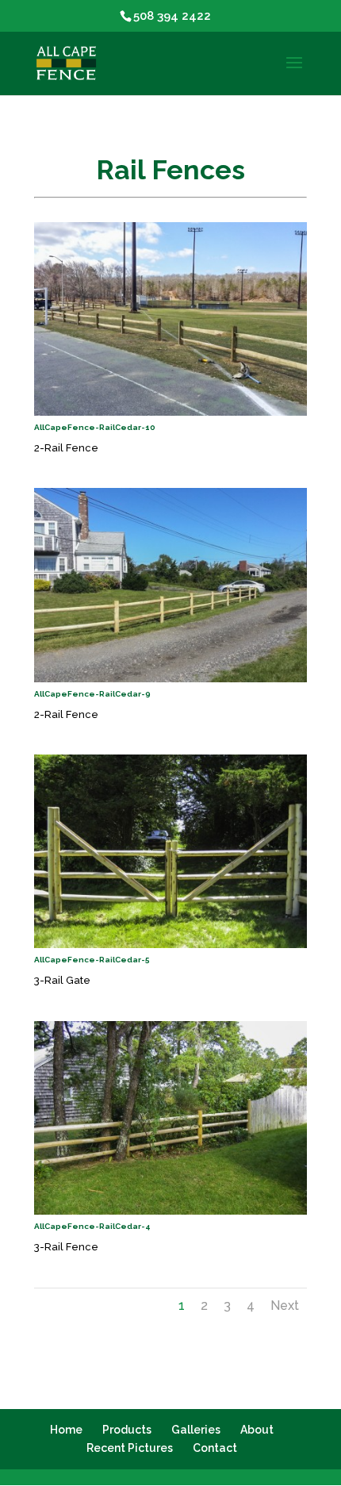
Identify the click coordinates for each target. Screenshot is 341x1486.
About (257, 1429)
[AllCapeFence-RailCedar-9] (170, 679)
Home (66, 1429)
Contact (215, 1448)
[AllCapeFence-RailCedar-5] (170, 944)
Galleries (195, 1429)
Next (284, 1305)
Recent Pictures (129, 1448)
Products (126, 1429)
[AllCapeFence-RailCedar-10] (170, 412)
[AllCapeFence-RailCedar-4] (170, 1211)
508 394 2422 (172, 16)
